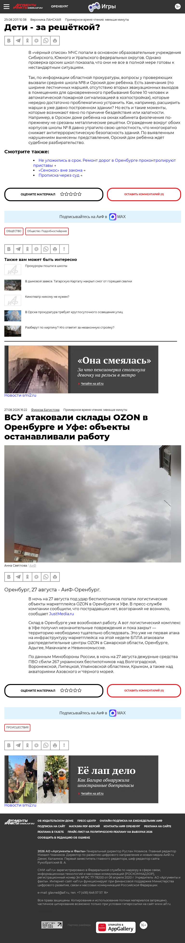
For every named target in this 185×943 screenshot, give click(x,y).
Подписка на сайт (51, 826)
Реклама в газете (51, 831)
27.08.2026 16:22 (15, 410)
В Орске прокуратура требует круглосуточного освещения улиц (74, 312)
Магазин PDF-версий (84, 826)
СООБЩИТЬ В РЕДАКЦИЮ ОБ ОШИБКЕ (64, 837)
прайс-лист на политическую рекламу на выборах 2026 (110, 831)
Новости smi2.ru (20, 395)
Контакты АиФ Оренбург (122, 826)
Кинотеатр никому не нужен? (47, 296)
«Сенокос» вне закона (60, 170)
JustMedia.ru (61, 614)
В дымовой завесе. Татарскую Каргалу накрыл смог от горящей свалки (78, 281)
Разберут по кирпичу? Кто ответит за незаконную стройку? (69, 327)
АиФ (32, 565)
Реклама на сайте (157, 826)
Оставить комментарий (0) (144, 194)
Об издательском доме (55, 820)
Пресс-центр (86, 820)
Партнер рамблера (79, 925)
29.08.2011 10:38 (15, 19)
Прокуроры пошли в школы (46, 266)
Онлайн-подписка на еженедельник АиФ (131, 820)
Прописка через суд (59, 175)
